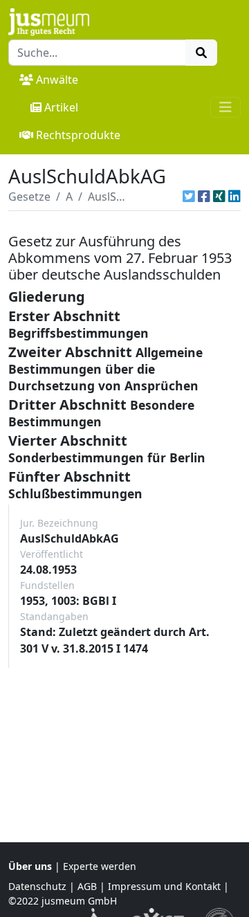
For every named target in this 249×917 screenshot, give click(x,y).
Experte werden (99, 866)
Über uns (30, 866)
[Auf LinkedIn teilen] (234, 196)
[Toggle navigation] (225, 107)
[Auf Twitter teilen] (189, 196)
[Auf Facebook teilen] (204, 196)
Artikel (61, 107)
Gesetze (29, 196)
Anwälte (57, 79)
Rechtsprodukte (78, 135)
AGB (87, 886)
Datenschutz (37, 886)
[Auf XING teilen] (219, 196)
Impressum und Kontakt (164, 886)
